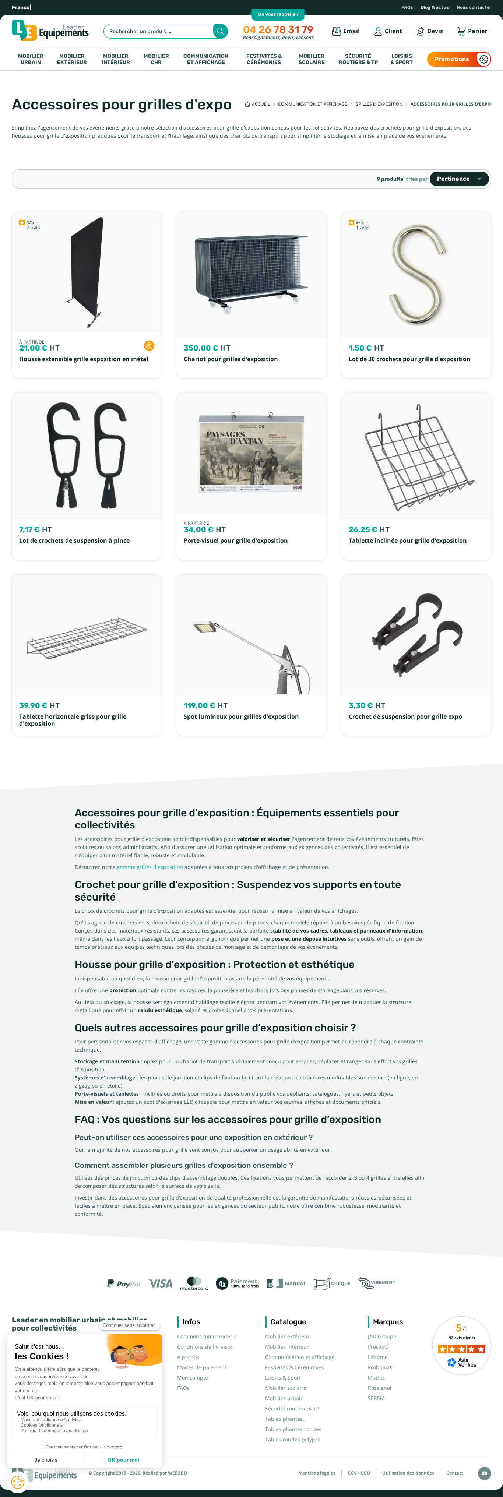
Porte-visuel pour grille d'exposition (236, 540)
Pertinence (453, 178)
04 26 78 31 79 (278, 29)
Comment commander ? (206, 1336)
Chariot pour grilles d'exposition (231, 359)
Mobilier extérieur (72, 59)
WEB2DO (177, 1473)
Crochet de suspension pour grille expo (405, 716)
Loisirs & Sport (402, 59)
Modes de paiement (201, 1367)
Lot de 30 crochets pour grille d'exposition (410, 359)
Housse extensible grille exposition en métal (83, 359)
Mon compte (192, 1378)
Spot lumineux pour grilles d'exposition (241, 716)
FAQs (407, 7)
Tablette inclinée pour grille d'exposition (408, 540)
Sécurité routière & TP (358, 59)
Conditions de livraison (205, 1347)
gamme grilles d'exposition (150, 867)
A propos (188, 1357)
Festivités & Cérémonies (264, 59)
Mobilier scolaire (312, 59)
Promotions (452, 59)
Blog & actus (435, 7)
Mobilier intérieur (116, 59)
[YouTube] (484, 1473)
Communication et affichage (205, 59)
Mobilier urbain (30, 59)
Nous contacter (474, 7)
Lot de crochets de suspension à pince (74, 540)
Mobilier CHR (156, 59)
